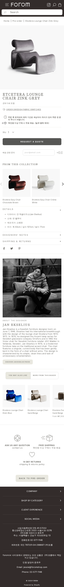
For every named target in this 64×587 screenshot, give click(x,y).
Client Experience (32, 509)
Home (6, 21)
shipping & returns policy (31, 464)
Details (8, 209)
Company (32, 491)
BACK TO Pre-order (32, 478)
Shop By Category (32, 500)
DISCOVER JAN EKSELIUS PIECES (17, 362)
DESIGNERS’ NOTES (15, 235)
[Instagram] (48, 5)
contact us (17, 448)
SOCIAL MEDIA (32, 519)
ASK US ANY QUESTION (17, 445)
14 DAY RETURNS (32, 462)
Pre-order (17, 21)
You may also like (18, 375)
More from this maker (44, 375)
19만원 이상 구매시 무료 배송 (46, 448)
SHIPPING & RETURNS (17, 241)
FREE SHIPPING (47, 445)
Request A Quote (32, 141)
